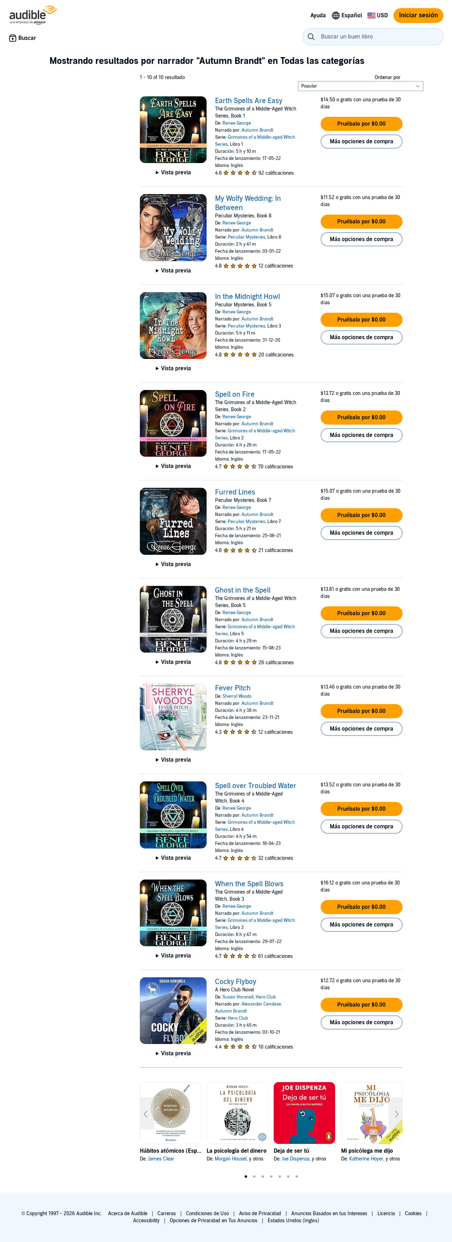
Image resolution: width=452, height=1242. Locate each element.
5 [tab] (279, 1176)
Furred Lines (235, 492)
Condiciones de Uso (207, 1214)
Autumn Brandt (257, 130)
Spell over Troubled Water (255, 786)
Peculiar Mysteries (246, 237)
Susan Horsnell (238, 997)
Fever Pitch (233, 688)
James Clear (161, 1159)
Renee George (236, 123)
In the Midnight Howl (247, 297)
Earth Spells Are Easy (248, 101)
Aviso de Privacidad (260, 1214)
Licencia (386, 1214)
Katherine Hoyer (366, 1159)
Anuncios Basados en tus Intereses (329, 1214)
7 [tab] (296, 1176)
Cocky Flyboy (235, 982)
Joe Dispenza (295, 1159)
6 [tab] (288, 1176)
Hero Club (266, 997)
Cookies (413, 1214)
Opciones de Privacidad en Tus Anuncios (213, 1221)
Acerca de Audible (127, 1214)
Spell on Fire (235, 394)
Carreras (166, 1214)
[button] (362, 124)
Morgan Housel (230, 1159)
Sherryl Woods (236, 696)
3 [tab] (262, 1176)
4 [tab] (271, 1176)
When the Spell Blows (249, 884)
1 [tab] (245, 1176)
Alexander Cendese (261, 1004)
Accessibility (146, 1221)
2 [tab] (254, 1176)
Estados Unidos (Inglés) (293, 1221)
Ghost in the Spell (242, 590)
